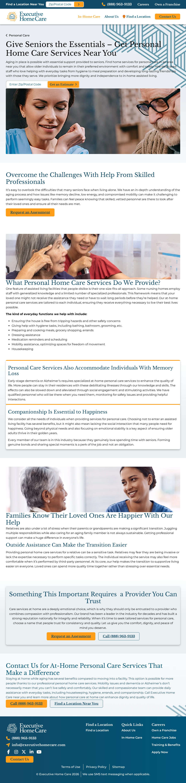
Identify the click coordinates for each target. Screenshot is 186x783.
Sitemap (118, 767)
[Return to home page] (35, 728)
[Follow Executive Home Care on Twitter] (24, 752)
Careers (143, 4)
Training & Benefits (166, 745)
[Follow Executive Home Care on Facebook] (8, 752)
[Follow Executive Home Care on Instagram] (16, 752)
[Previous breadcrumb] (6, 35)
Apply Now (160, 752)
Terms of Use (70, 767)
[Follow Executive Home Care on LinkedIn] (31, 752)
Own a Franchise (167, 4)
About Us (128, 730)
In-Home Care (132, 737)
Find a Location (97, 730)
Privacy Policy (96, 767)
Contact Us (167, 16)
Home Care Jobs (164, 737)
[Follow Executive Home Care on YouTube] (39, 752)
